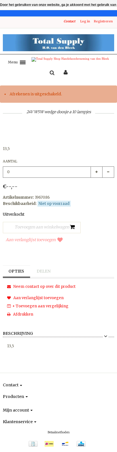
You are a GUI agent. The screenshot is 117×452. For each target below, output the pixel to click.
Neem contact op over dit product (44, 286)
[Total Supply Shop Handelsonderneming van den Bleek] (58, 42)
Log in (85, 21)
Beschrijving (18, 333)
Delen (44, 271)
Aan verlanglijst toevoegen (31, 239)
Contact (69, 21)
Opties (16, 271)
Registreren (103, 21)
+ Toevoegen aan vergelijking (40, 306)
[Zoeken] (52, 73)
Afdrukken (22, 314)
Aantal (10, 161)
